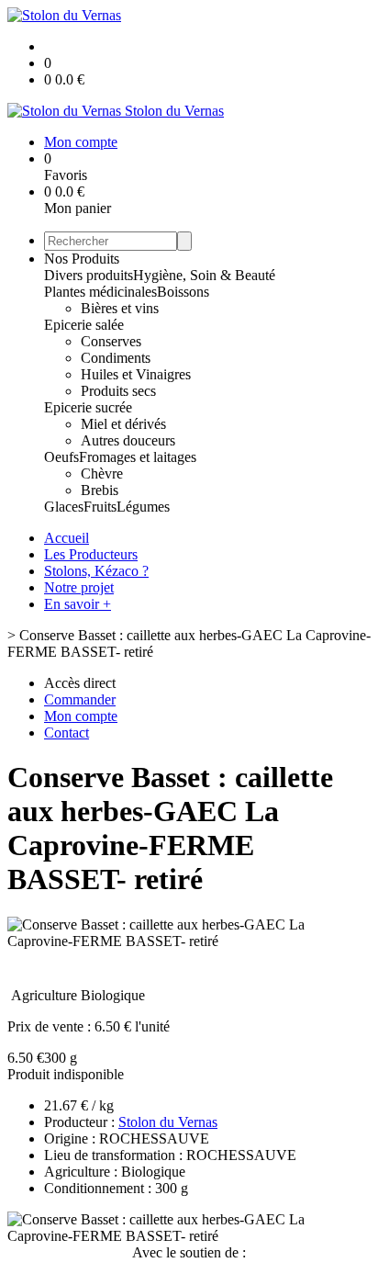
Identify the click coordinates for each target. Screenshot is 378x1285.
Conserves (111, 341)
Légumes (143, 506)
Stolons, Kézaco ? (96, 571)
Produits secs (118, 391)
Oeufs (61, 457)
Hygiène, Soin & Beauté (204, 275)
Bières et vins (120, 308)
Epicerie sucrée (88, 407)
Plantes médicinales (100, 291)
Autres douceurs (128, 440)
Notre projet (79, 587)
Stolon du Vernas (167, 1122)
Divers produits (88, 275)
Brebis (99, 490)
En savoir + (77, 604)
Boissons (183, 291)
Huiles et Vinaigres (136, 374)
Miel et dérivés (123, 424)
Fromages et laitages (137, 457)
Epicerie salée (84, 325)
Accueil (66, 538)
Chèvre (102, 473)
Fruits (100, 506)
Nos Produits (81, 258)
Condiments (115, 358)
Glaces (63, 506)
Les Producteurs (91, 554)
